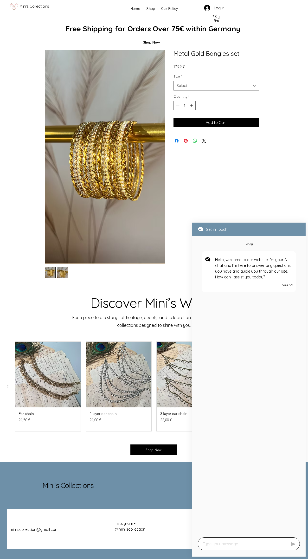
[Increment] (192, 105)
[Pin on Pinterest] (186, 141)
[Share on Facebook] (177, 141)
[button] (216, 18)
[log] (249, 385)
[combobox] (216, 86)
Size (177, 76)
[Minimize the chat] (296, 229)
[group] (154, 386)
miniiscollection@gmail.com (34, 529)
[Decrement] (177, 105)
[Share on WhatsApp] (195, 141)
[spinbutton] (184, 105)
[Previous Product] (8, 386)
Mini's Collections (68, 485)
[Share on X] (204, 141)
